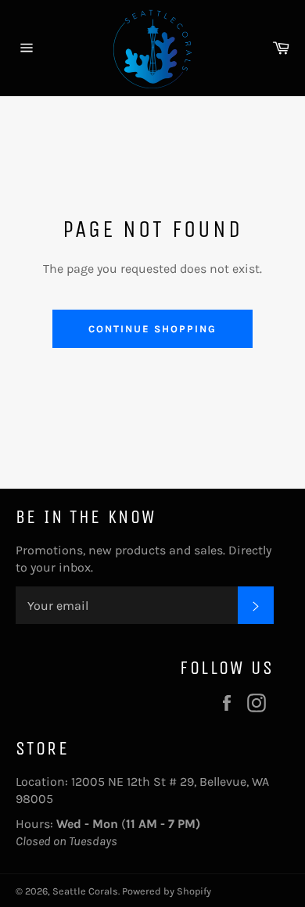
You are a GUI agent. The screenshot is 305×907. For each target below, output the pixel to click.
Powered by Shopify (166, 891)
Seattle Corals (85, 891)
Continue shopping (152, 329)
